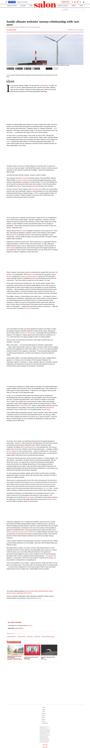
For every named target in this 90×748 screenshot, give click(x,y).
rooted (24, 178)
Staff (43, 711)
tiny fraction (30, 497)
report (38, 349)
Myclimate (48, 407)
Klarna (48, 409)
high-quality (46, 488)
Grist (8, 75)
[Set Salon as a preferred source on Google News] (49, 69)
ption (10, 274)
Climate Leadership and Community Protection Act (21, 532)
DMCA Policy (45, 747)
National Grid (32, 447)
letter (22, 360)
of (21, 180)
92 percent (13, 234)
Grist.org (38, 598)
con (9, 141)
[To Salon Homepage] (45, 4)
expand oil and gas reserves (29, 276)
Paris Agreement (36, 189)
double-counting (51, 499)
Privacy (43, 715)
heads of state (31, 274)
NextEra (22, 447)
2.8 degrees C (50, 556)
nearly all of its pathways (28, 333)
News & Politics (12, 5)
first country (22, 231)
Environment (30, 636)
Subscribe (12, 2)
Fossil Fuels (37, 636)
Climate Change (21, 636)
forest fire (28, 308)
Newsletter (65, 2)
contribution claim (26, 405)
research (25, 180)
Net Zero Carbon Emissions (48, 636)
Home (43, 707)
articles (30, 180)
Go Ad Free (45, 723)
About (43, 709)
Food (30, 5)
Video (81, 5)
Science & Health (63, 5)
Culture (22, 5)
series (19, 180)
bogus (39, 296)
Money (74, 5)
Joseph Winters (15, 622)
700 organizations (13, 451)
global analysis (11, 248)
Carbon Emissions (11, 636)
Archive (43, 721)
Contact (43, 713)
